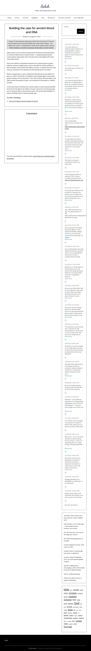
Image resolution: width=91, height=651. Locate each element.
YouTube (68, 626)
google (69, 607)
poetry (71, 615)
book (71, 590)
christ (66, 593)
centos (81, 590)
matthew (70, 613)
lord (80, 610)
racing (80, 615)
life (74, 610)
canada (76, 590)
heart (81, 607)
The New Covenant (64, 18)
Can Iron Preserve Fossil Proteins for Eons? (23, 101)
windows (71, 624)
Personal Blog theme (56, 648)
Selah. (45, 6)
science (81, 618)
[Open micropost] (65, 61)
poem (66, 615)
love (65, 613)
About (9, 18)
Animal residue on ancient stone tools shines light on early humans (31, 48)
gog (81, 603)
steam (69, 621)
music (75, 613)
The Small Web (79, 18)
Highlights (34, 18)
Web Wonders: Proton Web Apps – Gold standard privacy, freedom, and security (74, 526)
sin (67, 621)
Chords (17, 18)
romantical (68, 618)
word (75, 624)
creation (72, 596)
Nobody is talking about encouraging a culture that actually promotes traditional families (74, 568)
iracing (65, 610)
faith (74, 600)
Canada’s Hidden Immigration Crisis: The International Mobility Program (73, 559)
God (76, 603)
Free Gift (25, 18)
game (65, 603)
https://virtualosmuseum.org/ (74, 180)
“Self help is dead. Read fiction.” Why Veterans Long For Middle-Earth (73, 518)
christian (73, 593)
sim (64, 621)
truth (73, 621)
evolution (68, 599)
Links (43, 18)
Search (66, 27)
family (78, 600)
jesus (70, 609)
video (66, 624)
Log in (6, 640)
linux (77, 610)
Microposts (51, 18)
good (65, 607)
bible (66, 589)
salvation (75, 618)
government (76, 607)
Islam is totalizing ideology (72, 574)
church (66, 597)
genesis (70, 603)
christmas (80, 593)
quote (75, 615)
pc (78, 613)
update (79, 621)
